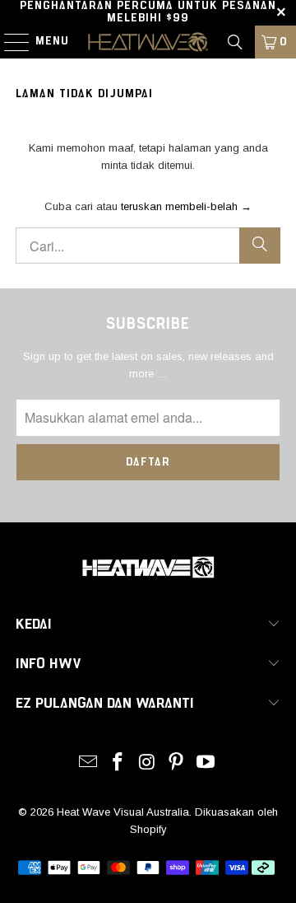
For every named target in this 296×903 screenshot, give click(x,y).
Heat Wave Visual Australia (123, 812)
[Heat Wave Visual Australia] (148, 42)
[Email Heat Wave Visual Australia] (88, 763)
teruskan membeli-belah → (186, 206)
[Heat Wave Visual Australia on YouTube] (206, 763)
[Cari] (235, 42)
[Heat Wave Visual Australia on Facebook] (117, 763)
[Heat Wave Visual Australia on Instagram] (147, 763)
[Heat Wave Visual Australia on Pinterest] (176, 763)
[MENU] (8, 42)
